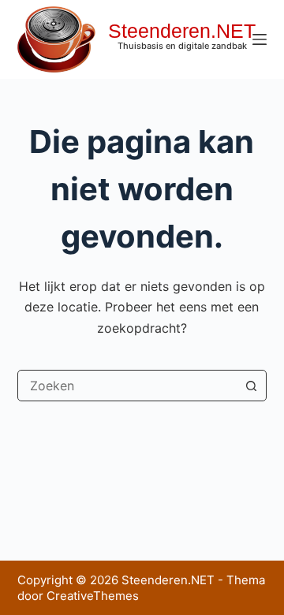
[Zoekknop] (251, 386)
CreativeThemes (93, 595)
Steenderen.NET (182, 31)
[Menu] (259, 39)
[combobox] (127, 385)
